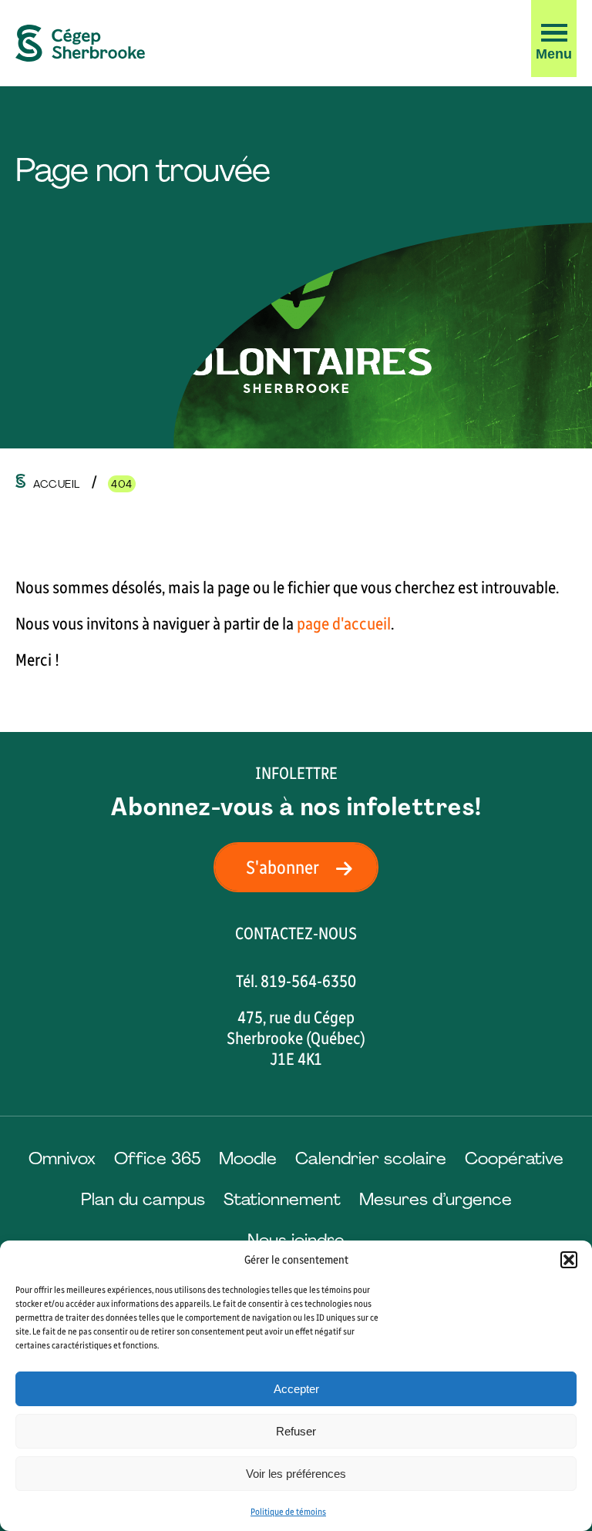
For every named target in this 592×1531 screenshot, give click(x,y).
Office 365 (157, 1158)
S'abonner (282, 867)
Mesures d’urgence (435, 1199)
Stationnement (282, 1199)
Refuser (296, 1431)
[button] (569, 1259)
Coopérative (514, 1158)
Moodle (248, 1158)
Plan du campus (143, 1199)
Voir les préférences (296, 1473)
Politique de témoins (288, 1511)
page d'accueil (344, 623)
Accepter (296, 1388)
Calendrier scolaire (370, 1158)
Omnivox (62, 1158)
